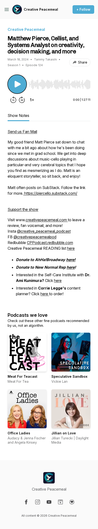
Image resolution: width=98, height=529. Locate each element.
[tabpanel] (49, 215)
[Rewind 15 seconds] (13, 100)
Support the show (23, 209)
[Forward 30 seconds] (22, 100)
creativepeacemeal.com (47, 219)
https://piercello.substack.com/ (50, 193)
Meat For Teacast (22, 376)
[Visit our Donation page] (71, 502)
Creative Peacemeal (41, 9)
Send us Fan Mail (22, 131)
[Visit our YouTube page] (49, 502)
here (71, 248)
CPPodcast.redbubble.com (50, 242)
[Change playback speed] (32, 100)
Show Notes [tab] (18, 115)
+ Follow (83, 9)
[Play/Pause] (17, 84)
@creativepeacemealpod (35, 237)
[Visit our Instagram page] (37, 502)
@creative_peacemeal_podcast (44, 231)
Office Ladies (19, 433)
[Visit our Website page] (60, 502)
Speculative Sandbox (69, 376)
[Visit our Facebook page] (26, 502)
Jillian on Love (63, 433)
